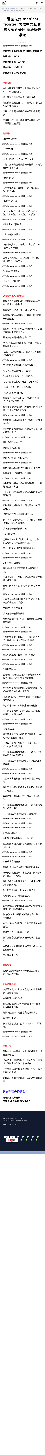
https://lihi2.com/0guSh (16, 1100)
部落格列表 (14, 8)
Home (4, 8)
